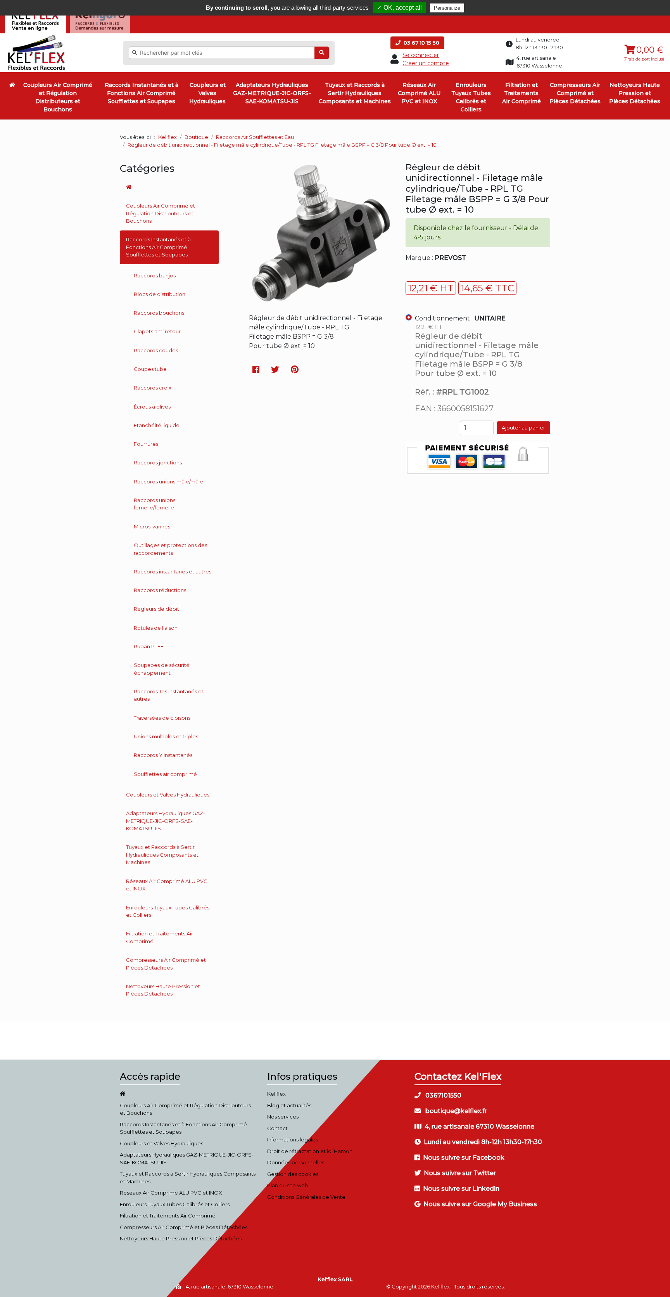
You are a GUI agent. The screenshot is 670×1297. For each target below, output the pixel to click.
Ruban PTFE (149, 646)
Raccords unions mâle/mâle (168, 481)
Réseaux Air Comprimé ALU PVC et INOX (419, 93)
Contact (277, 1128)
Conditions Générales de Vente (306, 1197)
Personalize (447, 8)
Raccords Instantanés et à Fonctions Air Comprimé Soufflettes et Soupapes (141, 93)
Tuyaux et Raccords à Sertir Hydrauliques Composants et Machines (355, 93)
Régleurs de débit (156, 609)
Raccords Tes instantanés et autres (169, 695)
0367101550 (442, 1095)
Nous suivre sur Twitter (460, 1173)
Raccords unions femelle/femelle (154, 504)
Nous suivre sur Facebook (463, 1157)
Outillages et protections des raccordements (170, 549)
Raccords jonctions (158, 462)
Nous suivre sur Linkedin (461, 1188)
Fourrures (146, 444)
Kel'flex (167, 137)
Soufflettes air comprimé (165, 774)
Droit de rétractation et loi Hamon (309, 1151)
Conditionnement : (460, 318)
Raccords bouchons (159, 313)
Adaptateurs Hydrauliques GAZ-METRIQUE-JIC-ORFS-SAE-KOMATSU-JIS (272, 93)
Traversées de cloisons (162, 718)
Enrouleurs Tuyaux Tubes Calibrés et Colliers (471, 97)
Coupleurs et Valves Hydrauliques (207, 93)
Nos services (283, 1116)
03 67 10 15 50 (420, 43)
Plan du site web (287, 1185)
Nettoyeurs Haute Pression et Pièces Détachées (634, 93)
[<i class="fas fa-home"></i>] (12, 85)
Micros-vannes (152, 526)
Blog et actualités (289, 1105)
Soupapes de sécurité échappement (162, 669)
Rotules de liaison (156, 628)
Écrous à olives (152, 406)
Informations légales (292, 1139)
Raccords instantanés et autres (172, 571)
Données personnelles (295, 1162)
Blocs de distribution (159, 294)
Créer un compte (425, 63)
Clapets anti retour (157, 331)
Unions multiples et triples (166, 736)
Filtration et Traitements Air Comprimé (521, 93)
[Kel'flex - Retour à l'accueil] (36, 37)
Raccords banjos (155, 275)
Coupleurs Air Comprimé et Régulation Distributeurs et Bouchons (57, 97)
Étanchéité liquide (157, 425)
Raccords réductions (160, 590)
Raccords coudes (156, 350)
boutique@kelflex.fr (455, 1111)
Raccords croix (152, 387)
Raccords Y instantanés (163, 755)
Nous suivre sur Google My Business (480, 1204)
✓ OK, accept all (399, 7)
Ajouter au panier (523, 427)
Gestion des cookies (292, 1174)
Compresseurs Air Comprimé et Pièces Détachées (575, 93)
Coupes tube (150, 369)
